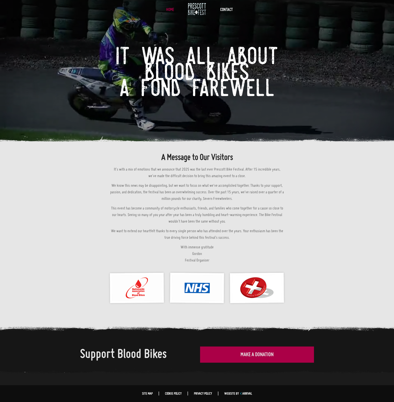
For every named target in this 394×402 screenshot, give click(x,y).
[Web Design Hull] (240, 393)
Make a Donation (257, 354)
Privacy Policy (203, 393)
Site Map (147, 393)
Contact (226, 10)
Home (170, 10)
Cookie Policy (173, 393)
